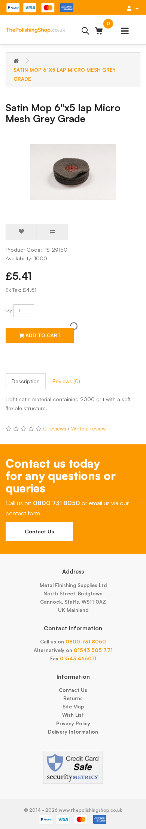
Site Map (73, 707)
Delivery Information (73, 732)
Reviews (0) (66, 381)
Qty (9, 310)
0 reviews (54, 428)
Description (26, 381)
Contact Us (39, 531)
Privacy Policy (73, 723)
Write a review (88, 428)
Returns (73, 698)
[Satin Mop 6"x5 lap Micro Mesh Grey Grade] (73, 172)
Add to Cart (42, 335)
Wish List (73, 715)
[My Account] (133, 8)
